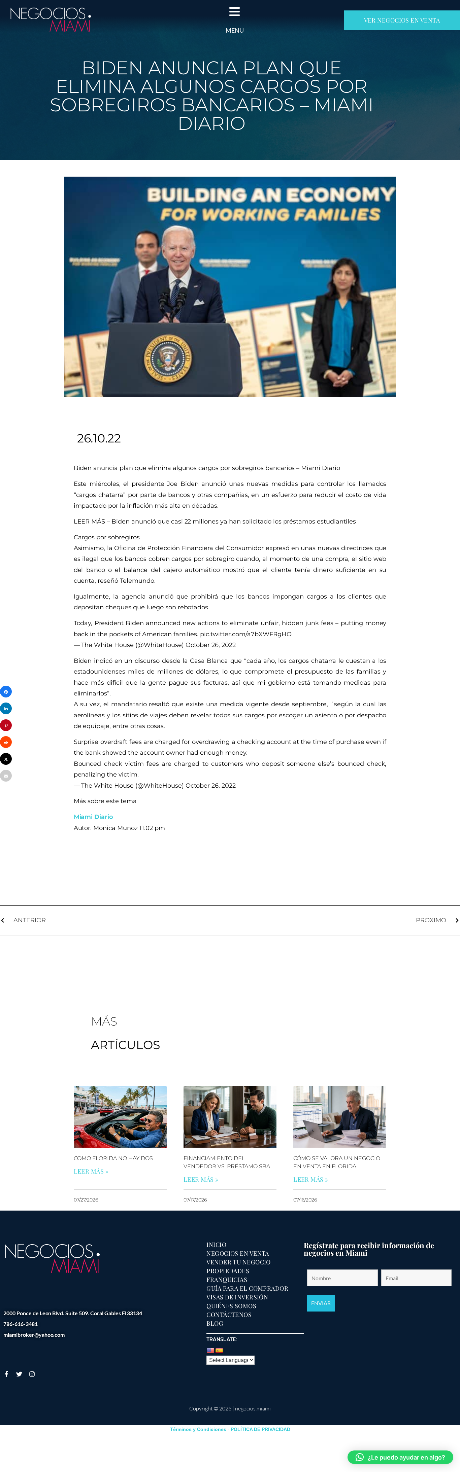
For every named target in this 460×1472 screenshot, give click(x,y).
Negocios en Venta (237, 1253)
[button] (400, 1457)
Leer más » (91, 1171)
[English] (210, 1351)
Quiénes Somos (231, 1306)
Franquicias (226, 1280)
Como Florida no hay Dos (113, 1158)
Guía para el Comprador (247, 1288)
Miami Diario (93, 817)
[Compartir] (6, 691)
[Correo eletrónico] (6, 776)
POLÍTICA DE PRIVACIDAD (260, 1429)
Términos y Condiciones (198, 1429)
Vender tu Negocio (238, 1262)
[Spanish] (219, 1351)
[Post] (6, 759)
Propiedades (227, 1271)
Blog (214, 1323)
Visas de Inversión (237, 1297)
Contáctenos (229, 1315)
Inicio (216, 1245)
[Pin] (6, 725)
